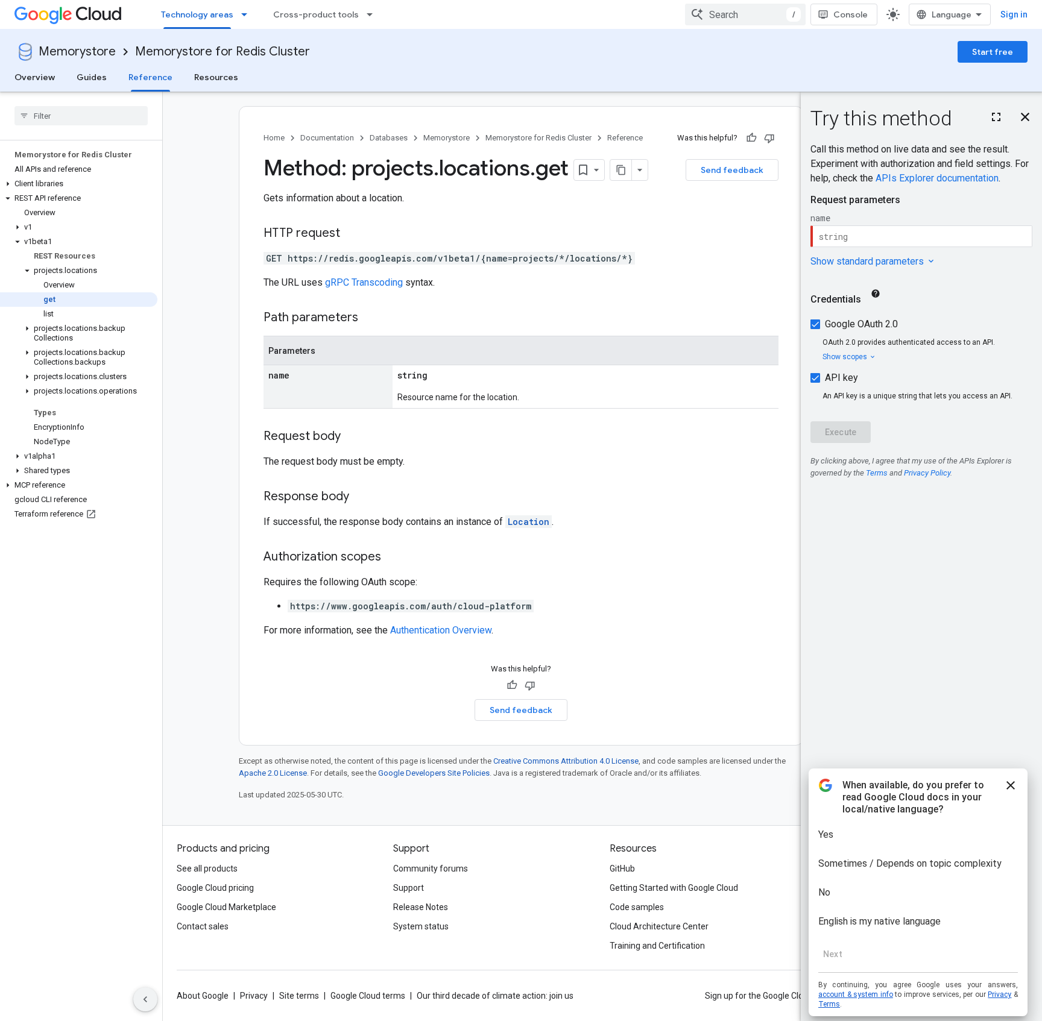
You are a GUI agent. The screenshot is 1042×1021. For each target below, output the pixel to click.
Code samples (637, 907)
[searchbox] (81, 115)
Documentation (327, 137)
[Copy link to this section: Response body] (361, 497)
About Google (203, 996)
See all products (207, 868)
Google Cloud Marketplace (226, 907)
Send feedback (732, 170)
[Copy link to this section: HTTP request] (352, 234)
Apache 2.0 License (273, 773)
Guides (92, 77)
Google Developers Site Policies (434, 773)
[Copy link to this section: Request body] (353, 437)
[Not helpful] (769, 138)
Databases (389, 137)
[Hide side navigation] (145, 999)
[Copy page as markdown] (621, 170)
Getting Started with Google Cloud (674, 888)
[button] (78, 184)
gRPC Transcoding (364, 282)
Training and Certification (657, 945)
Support (408, 888)
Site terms (299, 996)
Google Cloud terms (367, 996)
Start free (992, 51)
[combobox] (745, 14)
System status (421, 926)
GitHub (622, 868)
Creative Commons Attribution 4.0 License (566, 760)
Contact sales (203, 926)
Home (274, 137)
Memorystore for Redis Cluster (222, 51)
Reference (150, 77)
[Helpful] (751, 138)
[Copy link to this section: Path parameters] (370, 318)
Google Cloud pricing (215, 888)
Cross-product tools (316, 14)
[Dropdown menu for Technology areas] (247, 14)
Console (850, 14)
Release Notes (420, 907)
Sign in (1014, 14)
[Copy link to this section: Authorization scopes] (393, 557)
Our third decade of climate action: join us (495, 996)
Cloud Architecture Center (659, 926)
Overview (34, 77)
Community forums (430, 868)
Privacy (254, 996)
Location (528, 521)
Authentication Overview (440, 630)
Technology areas (197, 14)
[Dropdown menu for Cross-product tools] (373, 14)
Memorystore (77, 51)
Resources (216, 77)
